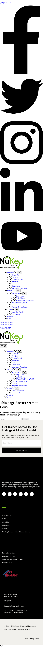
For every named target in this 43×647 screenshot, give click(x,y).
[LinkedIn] (21, 216)
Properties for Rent (8, 553)
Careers (4, 528)
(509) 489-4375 (5, 3)
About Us (5, 522)
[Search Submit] (22, 419)
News (4, 519)
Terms (26, 639)
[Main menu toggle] (3, 346)
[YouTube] (21, 255)
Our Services (6, 515)
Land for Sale (7, 563)
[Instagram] (21, 167)
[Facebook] (21, 74)
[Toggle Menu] (19, 272)
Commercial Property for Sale (12, 559)
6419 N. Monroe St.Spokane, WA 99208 (11, 595)
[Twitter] (21, 117)
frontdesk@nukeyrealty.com (13, 606)
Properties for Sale (8, 556)
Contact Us (6, 525)
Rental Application (6, 324)
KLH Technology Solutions (21, 629)
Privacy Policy (34, 639)
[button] (15, 272)
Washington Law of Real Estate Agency (16, 532)
